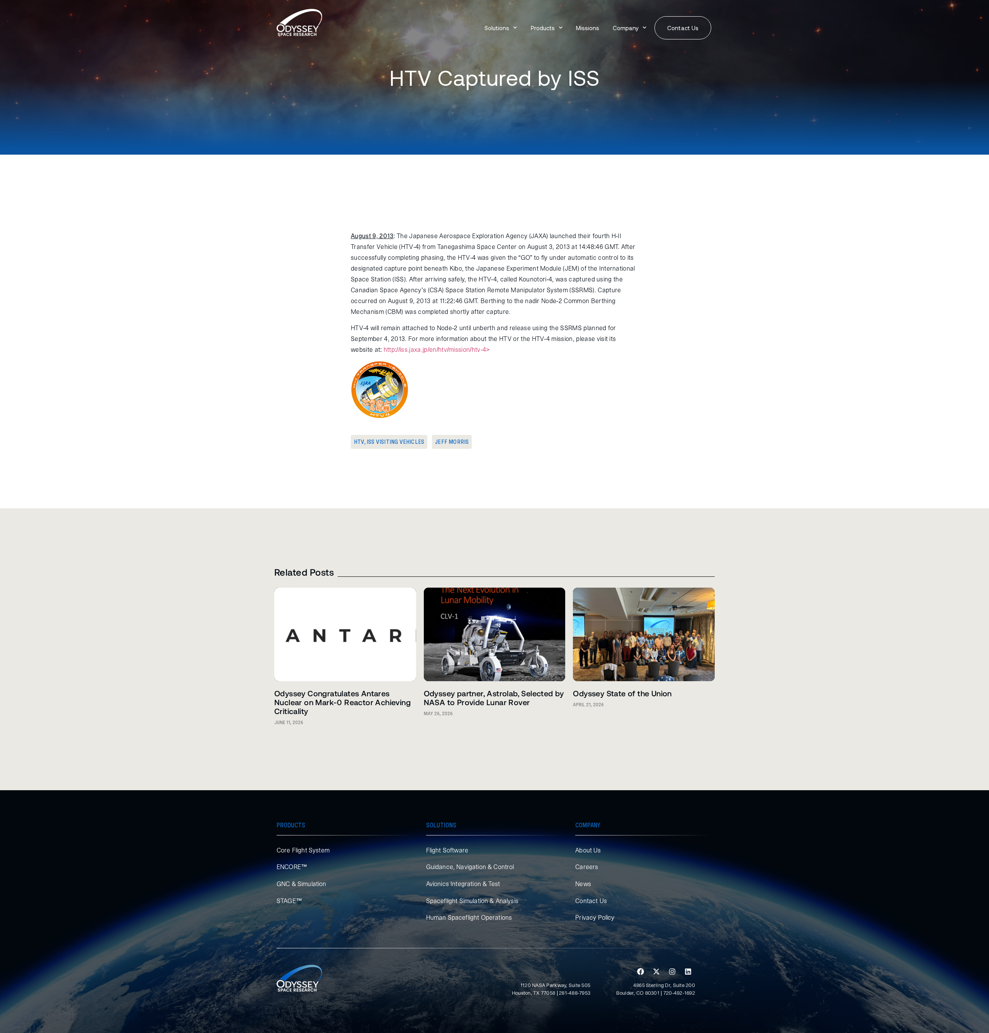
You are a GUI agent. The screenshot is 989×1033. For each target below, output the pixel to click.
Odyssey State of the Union (622, 693)
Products (543, 27)
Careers (586, 867)
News (583, 884)
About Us (588, 850)
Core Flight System (303, 850)
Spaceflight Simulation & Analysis (472, 901)
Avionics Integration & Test (463, 884)
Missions (587, 27)
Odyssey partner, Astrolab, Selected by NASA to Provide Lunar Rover (494, 698)
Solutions (496, 27)
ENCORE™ (292, 867)
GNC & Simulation (301, 884)
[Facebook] (640, 971)
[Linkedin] (688, 971)
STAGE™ (289, 901)
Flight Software (447, 850)
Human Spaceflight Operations (469, 917)
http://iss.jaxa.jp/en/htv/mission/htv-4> (437, 349)
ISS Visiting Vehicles (395, 441)
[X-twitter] (656, 971)
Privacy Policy (594, 917)
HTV (359, 441)
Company (626, 27)
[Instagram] (672, 971)
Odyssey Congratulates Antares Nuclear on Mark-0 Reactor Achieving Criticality (342, 702)
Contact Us (591, 901)
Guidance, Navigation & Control (470, 867)
